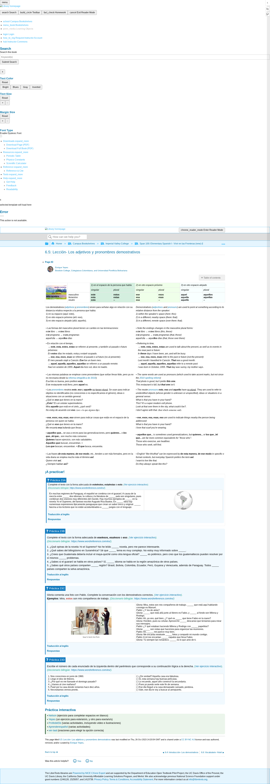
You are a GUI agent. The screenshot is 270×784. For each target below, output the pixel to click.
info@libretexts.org (197, 779)
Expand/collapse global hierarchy (48, 244)
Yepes (52, 719)
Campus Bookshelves (83, 243)
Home (59, 243)
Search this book (8, 52)
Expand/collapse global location (223, 243)
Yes (79, 761)
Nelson (53, 715)
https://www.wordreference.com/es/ (87, 488)
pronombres (82, 307)
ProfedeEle (55, 723)
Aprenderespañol (58, 726)
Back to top (50, 752)
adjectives (158, 307)
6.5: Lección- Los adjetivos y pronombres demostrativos (85, 739)
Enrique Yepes (61, 267)
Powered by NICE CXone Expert (89, 773)
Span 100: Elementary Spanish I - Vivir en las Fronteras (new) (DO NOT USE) (178, 243)
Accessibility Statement (141, 779)
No (91, 761)
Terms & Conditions (119, 779)
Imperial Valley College (117, 243)
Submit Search (9, 62)
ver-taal (53, 730)
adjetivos (69, 307)
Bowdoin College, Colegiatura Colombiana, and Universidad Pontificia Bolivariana (91, 271)
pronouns (172, 307)
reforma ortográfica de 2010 (82, 378)
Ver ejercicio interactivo (135, 484)
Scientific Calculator (16, 163)
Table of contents (212, 278)
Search (50, 237)
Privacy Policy (101, 779)
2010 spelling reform (150, 378)
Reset (5, 82)
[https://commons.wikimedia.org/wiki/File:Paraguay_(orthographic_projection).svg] (183, 500)
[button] (11, 185)
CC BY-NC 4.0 (188, 739)
